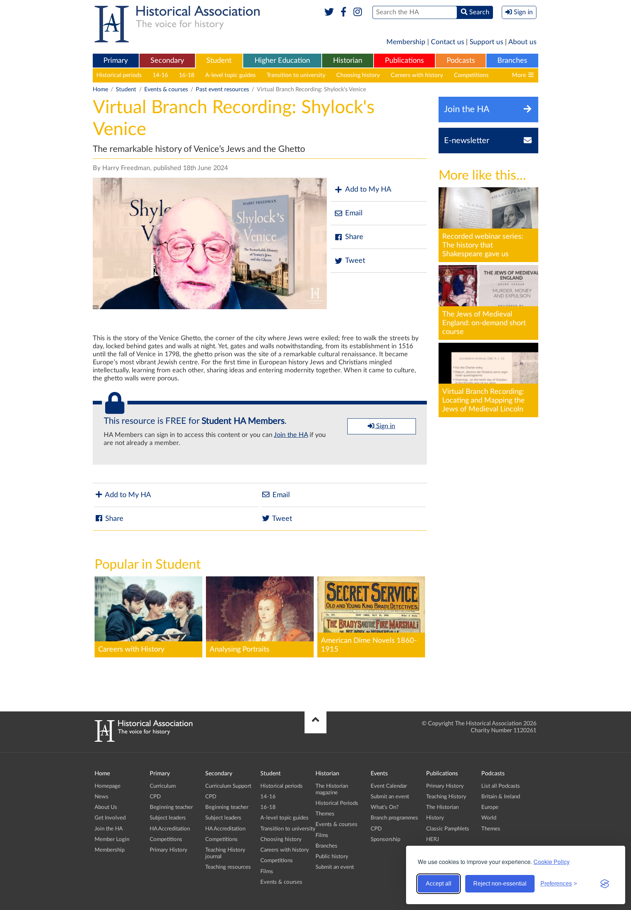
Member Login (112, 839)
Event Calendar (389, 786)
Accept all (438, 883)
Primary (115, 60)
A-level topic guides (230, 75)
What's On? (385, 807)
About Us (106, 807)
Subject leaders (168, 818)
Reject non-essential (500, 883)
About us (522, 42)
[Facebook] (343, 12)
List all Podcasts (500, 786)
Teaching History (446, 796)
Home (100, 89)
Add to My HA (368, 189)
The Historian (442, 807)
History (435, 818)
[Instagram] (358, 12)
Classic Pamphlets (447, 829)
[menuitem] (115, 61)
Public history (332, 856)
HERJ (432, 839)
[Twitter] (329, 12)
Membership (405, 42)
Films (266, 871)
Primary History (168, 850)
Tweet (355, 260)
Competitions (471, 75)
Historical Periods (337, 803)
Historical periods (119, 75)
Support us (486, 42)
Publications (404, 60)
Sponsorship (385, 839)
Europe (489, 807)
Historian (347, 60)
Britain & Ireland (500, 796)
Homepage (108, 786)
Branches (512, 60)
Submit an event (335, 867)
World (488, 818)
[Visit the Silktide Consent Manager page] (604, 883)
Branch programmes (394, 818)
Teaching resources (228, 867)
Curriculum (163, 786)
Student (219, 60)
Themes (325, 814)
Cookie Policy (552, 861)
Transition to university (296, 75)
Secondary (167, 60)
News (101, 796)
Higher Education (282, 60)
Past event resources (222, 89)
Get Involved (110, 818)
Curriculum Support (228, 786)
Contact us (447, 42)
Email (354, 213)
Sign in (384, 426)
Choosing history (358, 75)
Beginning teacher (171, 807)
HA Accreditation (170, 829)
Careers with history (417, 75)
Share (354, 237)
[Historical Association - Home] (143, 740)
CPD (155, 796)
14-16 (160, 75)
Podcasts (461, 60)
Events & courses (166, 89)
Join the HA (291, 435)
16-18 (186, 75)
